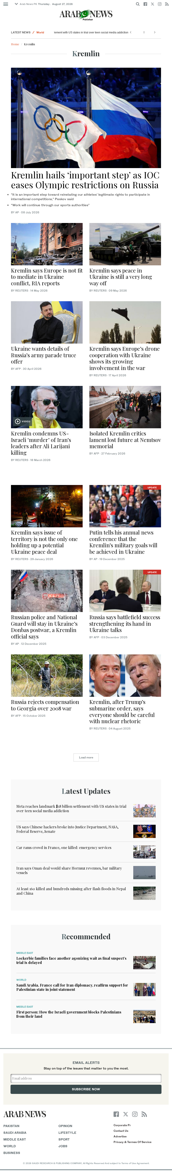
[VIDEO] (47, 406)
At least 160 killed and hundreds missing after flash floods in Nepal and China (71, 890)
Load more (86, 757)
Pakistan (11, 1126)
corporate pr (122, 1125)
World (40, 32)
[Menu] (5, 4)
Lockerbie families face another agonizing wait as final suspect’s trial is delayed (71, 960)
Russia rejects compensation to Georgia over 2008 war (45, 705)
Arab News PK (28, 4)
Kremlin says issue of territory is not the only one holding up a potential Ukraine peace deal (44, 542)
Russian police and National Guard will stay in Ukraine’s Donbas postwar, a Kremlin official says (44, 626)
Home (15, 44)
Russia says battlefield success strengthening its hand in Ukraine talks (124, 623)
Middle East (24, 953)
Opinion (65, 1126)
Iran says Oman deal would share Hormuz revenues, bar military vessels (69, 870)
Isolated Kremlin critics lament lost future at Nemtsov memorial (125, 440)
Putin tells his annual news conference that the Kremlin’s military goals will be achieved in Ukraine (123, 542)
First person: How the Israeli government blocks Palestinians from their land (68, 1014)
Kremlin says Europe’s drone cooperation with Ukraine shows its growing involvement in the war (124, 358)
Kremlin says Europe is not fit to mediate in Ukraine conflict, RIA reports (47, 277)
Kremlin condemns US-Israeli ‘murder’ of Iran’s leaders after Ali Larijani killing (41, 443)
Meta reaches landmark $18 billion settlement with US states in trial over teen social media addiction (71, 808)
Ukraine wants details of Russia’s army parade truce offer (43, 355)
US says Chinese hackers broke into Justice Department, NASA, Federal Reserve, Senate (67, 829)
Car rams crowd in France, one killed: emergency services (63, 847)
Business (11, 1153)
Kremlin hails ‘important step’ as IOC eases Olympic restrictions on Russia (85, 179)
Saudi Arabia (14, 1132)
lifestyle (67, 1132)
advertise (120, 1136)
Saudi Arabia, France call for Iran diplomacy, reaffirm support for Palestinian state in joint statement (72, 987)
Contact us (121, 1130)
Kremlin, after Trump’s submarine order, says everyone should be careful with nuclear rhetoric (122, 711)
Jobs (62, 1146)
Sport (64, 1139)
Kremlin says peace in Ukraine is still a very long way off (120, 277)
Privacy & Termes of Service (132, 1142)
